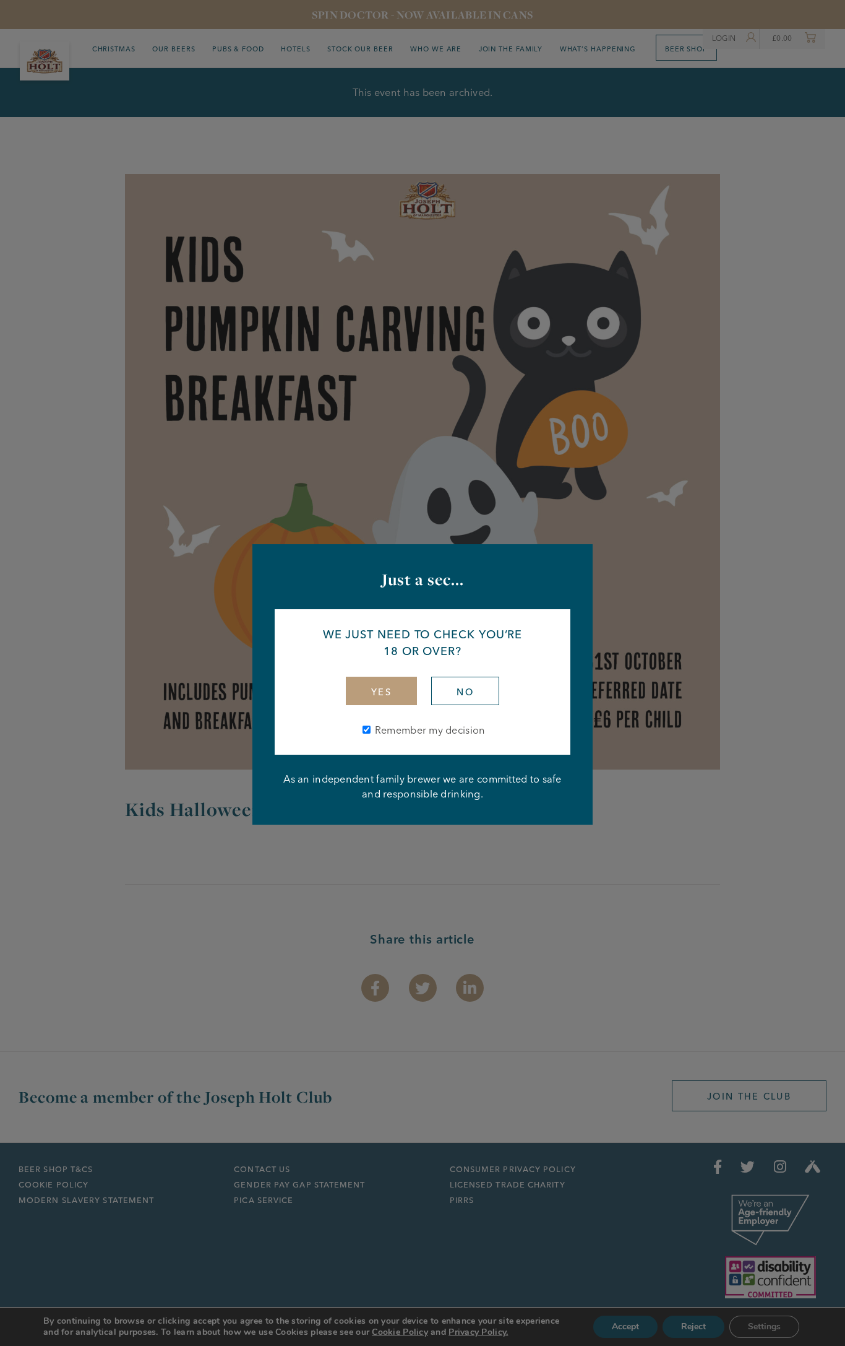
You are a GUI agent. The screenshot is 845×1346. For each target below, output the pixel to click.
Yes (381, 692)
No (465, 692)
